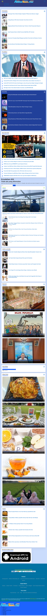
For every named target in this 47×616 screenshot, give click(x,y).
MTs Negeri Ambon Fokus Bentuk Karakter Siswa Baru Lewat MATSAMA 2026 (18, 87)
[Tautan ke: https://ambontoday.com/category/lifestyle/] (44, 366)
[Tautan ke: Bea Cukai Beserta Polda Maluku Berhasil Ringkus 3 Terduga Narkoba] (4, 46)
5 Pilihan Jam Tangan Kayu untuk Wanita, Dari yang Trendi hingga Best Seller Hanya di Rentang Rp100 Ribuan (24, 277)
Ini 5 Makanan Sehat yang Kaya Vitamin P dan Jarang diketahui (20, 523)
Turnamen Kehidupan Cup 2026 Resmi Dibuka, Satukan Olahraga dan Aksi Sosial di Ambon (21, 173)
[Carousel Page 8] (12, 369)
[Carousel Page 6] (9, 369)
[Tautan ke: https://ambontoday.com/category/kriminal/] (44, 11)
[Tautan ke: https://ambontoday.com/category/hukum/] (44, 188)
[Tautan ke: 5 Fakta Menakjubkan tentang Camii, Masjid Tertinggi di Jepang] (4, 108)
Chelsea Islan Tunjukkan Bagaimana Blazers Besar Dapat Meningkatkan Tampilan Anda (24, 251)
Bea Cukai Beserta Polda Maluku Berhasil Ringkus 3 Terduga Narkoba (21, 44)
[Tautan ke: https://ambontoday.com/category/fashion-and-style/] (44, 249)
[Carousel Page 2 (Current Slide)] (4, 369)
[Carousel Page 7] (11, 369)
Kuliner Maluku (23, 587)
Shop (21, 592)
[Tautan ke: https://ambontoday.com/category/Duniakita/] (44, 92)
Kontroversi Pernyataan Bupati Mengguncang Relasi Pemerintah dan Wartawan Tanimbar (25, 38)
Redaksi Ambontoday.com (14, 578)
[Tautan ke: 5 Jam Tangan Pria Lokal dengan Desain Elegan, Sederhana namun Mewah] (5, 272)
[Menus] (2, 1)
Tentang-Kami (5, 578)
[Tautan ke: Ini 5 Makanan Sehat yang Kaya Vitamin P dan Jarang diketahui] (5, 525)
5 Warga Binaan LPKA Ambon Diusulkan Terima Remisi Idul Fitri (20, 19)
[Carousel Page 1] (3, 369)
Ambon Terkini (9, 585)
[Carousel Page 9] (14, 369)
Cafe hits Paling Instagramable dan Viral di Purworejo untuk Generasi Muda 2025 (23, 535)
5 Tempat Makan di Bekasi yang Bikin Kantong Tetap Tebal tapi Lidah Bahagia (23, 517)
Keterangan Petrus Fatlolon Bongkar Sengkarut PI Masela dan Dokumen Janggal (23, 13)
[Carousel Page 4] (7, 369)
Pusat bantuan (13, 592)
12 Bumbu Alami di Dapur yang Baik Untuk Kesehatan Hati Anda (20, 529)
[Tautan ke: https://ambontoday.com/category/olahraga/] (44, 133)
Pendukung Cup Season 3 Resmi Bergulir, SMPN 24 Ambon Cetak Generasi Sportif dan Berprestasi (22, 168)
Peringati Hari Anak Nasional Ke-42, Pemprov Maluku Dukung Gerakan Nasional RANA (20, 85)
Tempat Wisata (22, 585)
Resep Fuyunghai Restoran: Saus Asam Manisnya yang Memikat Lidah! (21, 511)
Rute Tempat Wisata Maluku (39, 585)
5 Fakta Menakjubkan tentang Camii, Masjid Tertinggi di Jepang (20, 106)
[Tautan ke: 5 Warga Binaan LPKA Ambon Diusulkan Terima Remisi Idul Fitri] (4, 21)
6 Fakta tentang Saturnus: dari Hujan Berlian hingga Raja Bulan (20, 112)
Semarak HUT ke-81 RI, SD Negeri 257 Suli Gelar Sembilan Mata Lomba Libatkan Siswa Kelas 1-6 (22, 80)
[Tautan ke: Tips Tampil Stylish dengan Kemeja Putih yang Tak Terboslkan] (5, 260)
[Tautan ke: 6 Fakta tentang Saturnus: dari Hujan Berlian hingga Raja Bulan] (4, 114)
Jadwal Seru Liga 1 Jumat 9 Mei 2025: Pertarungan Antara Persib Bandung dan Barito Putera (25, 100)
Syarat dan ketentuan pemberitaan (27, 578)
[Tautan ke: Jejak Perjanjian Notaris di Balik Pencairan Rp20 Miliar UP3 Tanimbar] (4, 34)
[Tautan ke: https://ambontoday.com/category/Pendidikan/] (44, 52)
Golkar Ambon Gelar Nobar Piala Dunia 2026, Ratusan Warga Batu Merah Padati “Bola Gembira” (22, 159)
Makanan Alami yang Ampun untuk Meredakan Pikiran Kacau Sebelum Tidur (22, 541)
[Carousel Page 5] (8, 369)
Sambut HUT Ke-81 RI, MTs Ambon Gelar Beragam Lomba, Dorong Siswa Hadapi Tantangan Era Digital (23, 83)
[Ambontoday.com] (24, 1)
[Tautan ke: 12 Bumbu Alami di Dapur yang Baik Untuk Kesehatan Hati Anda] (5, 531)
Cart (18, 592)
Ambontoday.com (33, 598)
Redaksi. (6, 599)
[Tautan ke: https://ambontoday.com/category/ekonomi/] (44, 284)
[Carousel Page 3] (5, 369)
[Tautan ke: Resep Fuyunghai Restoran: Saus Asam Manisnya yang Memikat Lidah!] (5, 513)
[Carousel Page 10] (15, 369)
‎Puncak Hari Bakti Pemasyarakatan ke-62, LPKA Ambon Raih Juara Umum (18, 170)
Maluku (3, 585)
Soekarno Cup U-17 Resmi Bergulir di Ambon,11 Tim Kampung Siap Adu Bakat (19, 161)
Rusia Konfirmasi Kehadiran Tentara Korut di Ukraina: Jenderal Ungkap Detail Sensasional (25, 124)
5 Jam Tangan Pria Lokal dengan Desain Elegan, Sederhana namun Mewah (22, 270)
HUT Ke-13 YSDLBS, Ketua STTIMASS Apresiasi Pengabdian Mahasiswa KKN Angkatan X (21, 78)
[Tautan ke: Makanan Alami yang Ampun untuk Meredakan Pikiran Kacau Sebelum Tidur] (5, 543)
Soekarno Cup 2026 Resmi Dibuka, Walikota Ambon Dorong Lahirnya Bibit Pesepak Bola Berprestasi (23, 166)
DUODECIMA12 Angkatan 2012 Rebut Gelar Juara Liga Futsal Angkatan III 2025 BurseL (20, 175)
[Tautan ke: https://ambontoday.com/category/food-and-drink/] (44, 374)
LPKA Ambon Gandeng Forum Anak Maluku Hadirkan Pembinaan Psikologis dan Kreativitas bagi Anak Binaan (25, 236)
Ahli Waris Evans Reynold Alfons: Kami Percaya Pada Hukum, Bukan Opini (22, 229)
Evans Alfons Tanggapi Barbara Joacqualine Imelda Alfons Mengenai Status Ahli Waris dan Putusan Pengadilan (25, 224)
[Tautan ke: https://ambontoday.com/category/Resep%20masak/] (44, 509)
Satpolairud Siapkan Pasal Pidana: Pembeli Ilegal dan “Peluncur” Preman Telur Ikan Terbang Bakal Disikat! (22, 213)
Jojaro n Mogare (29, 585)
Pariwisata (15, 585)
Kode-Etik (38, 578)
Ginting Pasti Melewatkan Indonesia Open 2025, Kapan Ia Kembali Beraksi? (22, 94)
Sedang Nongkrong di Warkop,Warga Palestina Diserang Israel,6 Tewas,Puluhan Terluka (24, 118)
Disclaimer (43, 578)
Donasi (23, 580)
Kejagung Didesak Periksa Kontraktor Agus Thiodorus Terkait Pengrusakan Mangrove (24, 25)
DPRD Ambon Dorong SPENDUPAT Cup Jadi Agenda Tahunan (15, 163)
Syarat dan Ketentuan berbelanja (30, 592)
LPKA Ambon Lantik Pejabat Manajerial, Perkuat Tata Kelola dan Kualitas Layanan (24, 241)
